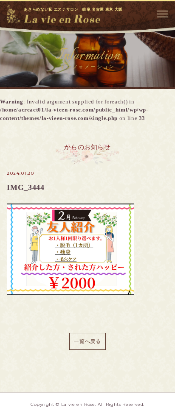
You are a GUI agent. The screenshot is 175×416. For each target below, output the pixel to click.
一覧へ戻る (87, 341)
